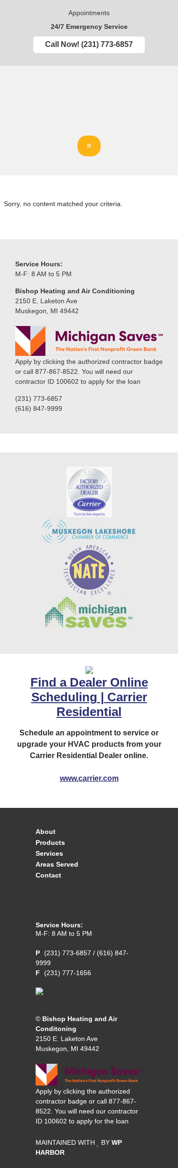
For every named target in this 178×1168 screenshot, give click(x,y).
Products (50, 842)
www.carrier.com (89, 778)
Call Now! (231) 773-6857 (89, 44)
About (46, 831)
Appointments (89, 13)
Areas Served (57, 864)
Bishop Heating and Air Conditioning (89, 105)
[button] (89, 146)
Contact (48, 875)
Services (49, 853)
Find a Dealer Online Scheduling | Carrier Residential (89, 697)
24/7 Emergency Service (89, 26)
